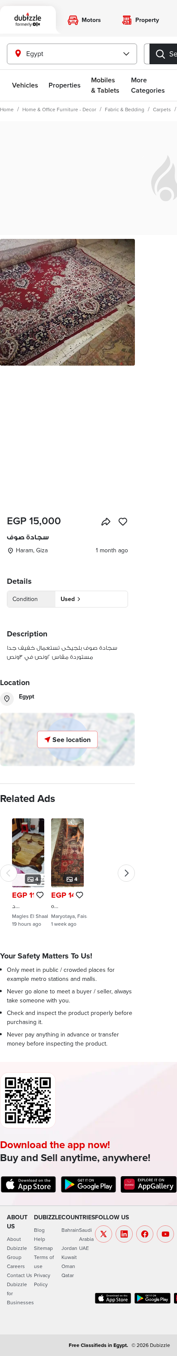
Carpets (162, 109)
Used (68, 599)
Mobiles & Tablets (105, 85)
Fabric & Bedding (124, 109)
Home (7, 109)
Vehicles (25, 85)
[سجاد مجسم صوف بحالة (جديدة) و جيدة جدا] (28, 872)
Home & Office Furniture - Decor (59, 109)
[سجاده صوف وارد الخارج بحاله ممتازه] (67, 872)
